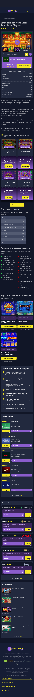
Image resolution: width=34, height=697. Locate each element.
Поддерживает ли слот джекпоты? (15, 408)
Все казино (15, 495)
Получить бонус (24, 65)
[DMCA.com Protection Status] (8, 661)
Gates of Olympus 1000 (8, 182)
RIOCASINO (25, 166)
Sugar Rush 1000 (25, 182)
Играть (6, 431)
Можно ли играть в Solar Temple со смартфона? (16, 394)
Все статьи (15, 636)
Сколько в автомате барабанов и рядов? (15, 379)
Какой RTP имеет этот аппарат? (15, 390)
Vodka (13, 480)
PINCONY (9, 197)
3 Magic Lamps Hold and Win (8, 321)
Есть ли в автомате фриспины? (14, 404)
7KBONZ (25, 197)
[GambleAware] (18, 661)
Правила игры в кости (17, 616)
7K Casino (14, 466)
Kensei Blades (22, 321)
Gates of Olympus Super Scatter (8, 151)
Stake (13, 436)
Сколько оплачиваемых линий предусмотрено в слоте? (14, 385)
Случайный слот (26, 50)
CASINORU (8, 166)
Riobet (4, 521)
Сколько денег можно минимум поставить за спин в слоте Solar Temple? (15, 373)
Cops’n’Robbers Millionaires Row (7, 353)
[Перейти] (1, 19)
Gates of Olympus (25, 151)
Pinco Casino (15, 451)
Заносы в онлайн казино (18, 588)
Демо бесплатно (8, 147)
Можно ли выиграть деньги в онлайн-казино (21, 607)
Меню (3, 10)
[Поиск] (31, 10)
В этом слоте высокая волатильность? (12, 399)
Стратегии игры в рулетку (18, 597)
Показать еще (17, 205)
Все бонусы (15, 578)
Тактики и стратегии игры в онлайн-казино (21, 626)
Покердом (14, 421)
